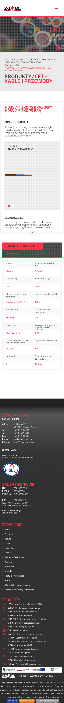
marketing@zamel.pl (22, 439)
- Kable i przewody (40, 59)
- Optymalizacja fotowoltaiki (26, 641)
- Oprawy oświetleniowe (23, 608)
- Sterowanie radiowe (20, 656)
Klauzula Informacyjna (47, 700)
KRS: (4, 500)
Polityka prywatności (14, 576)
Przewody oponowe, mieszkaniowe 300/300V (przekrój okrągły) (27, 69)
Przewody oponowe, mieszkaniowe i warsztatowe (23, 63)
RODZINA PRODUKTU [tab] (39, 253)
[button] (8, 175)
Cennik (8, 552)
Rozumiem (12, 700)
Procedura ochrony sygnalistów (20, 589)
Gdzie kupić (10, 548)
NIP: (4, 488)
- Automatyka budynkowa (22, 611)
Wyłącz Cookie (27, 700)
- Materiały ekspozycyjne (22, 660)
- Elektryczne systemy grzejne (25, 634)
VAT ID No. (7, 494)
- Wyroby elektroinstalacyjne (24, 664)
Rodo (7, 580)
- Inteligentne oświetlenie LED (24, 604)
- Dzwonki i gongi (18, 652)
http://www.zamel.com (24, 442)
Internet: (6, 442)
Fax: (4, 436)
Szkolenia (9, 566)
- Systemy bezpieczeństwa (23, 623)
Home (7, 529)
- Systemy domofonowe (22, 638)
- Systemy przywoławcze (22, 649)
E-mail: (5, 439)
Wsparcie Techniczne (15, 557)
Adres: (5, 424)
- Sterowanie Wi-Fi (19, 615)
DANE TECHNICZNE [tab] (22, 246)
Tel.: (4, 430)
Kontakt (8, 571)
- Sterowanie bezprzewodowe (27, 619)
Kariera (8, 562)
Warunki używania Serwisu (18, 585)
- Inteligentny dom (21, 626)
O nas (7, 543)
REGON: (6, 491)
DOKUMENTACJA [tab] (14, 253)
